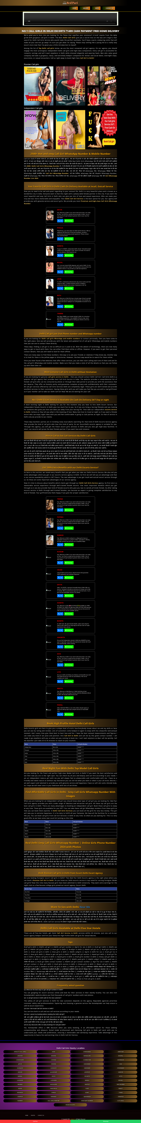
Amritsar (121, 1051)
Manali (87, 1080)
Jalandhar (53, 1072)
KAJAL (60, 262)
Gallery (85, 8)
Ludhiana (54, 1080)
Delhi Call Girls (69, 38)
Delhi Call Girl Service (74, 199)
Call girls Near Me (53, 1100)
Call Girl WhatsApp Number (57, 173)
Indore (20, 1072)
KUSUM (60, 552)
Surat (87, 1092)
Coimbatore (87, 1060)
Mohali (120, 1080)
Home (74, 8)
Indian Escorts (70, 1105)
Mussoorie (53, 1084)
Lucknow (20, 1080)
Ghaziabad (87, 1064)
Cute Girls (120, 1100)
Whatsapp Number (87, 1100)
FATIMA (60, 517)
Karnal (20, 1076)
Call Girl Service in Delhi (67, 933)
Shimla (53, 1092)
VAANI (59, 570)
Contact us (41, 1115)
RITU (59, 295)
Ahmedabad (87, 1051)
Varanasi (53, 1096)
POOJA (60, 228)
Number (20, 1100)
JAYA (59, 279)
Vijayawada (87, 1096)
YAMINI (60, 313)
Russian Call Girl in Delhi (43, 880)
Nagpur (87, 1084)
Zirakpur (120, 1096)
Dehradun (120, 1060)
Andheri (20, 1056)
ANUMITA (61, 637)
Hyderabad (120, 1068)
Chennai (53, 1060)
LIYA (59, 672)
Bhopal (120, 1056)
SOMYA (60, 246)
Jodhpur (87, 1072)
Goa (120, 1064)
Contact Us (109, 8)
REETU (60, 688)
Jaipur (20, 1064)
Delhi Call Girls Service (88, 483)
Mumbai (20, 1084)
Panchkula (53, 1088)
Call (61, 220)
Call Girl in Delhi (71, 736)
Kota (120, 1076)
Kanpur (120, 1072)
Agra (53, 1051)
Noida (20, 1088)
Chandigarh (20, 1060)
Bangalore (87, 1056)
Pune (87, 1088)
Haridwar (87, 1068)
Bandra (53, 1056)
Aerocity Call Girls (20, 1051)
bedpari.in (73, 1119)
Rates (97, 8)
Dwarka (53, 1064)
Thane (121, 1092)
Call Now (35, 1121)
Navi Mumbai (121, 1084)
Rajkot (121, 1088)
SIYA (59, 654)
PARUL (60, 705)
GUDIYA (60, 603)
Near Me (85, 907)
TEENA (60, 499)
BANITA (60, 621)
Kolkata (87, 1076)
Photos (33, 1115)
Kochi (53, 1076)
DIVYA (59, 210)
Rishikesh (20, 1092)
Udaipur (20, 1096)
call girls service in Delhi (58, 377)
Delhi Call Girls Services (63, 811)
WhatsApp (69, 220)
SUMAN (60, 535)
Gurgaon (20, 1068)
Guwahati (54, 1068)
